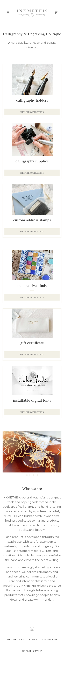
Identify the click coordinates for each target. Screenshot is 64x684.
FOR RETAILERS (49, 639)
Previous (5, 451)
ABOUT (22, 639)
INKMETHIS (36, 651)
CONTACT (34, 639)
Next (59, 451)
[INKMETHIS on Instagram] (32, 629)
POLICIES (11, 639)
